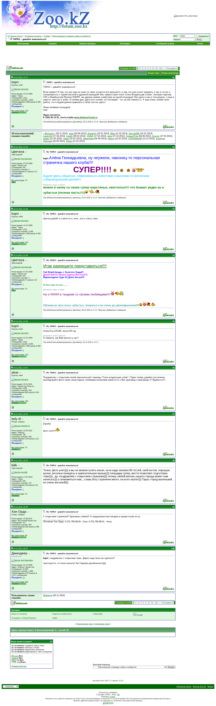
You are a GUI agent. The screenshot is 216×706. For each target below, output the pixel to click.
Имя (175, 36)
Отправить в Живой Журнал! (23, 618)
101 (160, 68)
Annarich (92, 133)
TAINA (90, 136)
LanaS (69, 136)
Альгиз (155, 136)
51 (157, 68)
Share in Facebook (19, 614)
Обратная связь (184, 687)
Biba (112, 133)
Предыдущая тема (85, 624)
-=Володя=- (49, 133)
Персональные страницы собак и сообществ (71, 36)
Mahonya (47, 595)
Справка (53, 43)
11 (153, 68)
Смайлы (15, 658)
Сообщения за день (165, 43)
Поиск (200, 43)
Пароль (176, 39)
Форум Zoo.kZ (16, 36)
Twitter (55, 618)
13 (24, 577)
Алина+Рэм (132, 136)
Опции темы (153, 73)
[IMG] (13, 660)
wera (109, 136)
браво (46, 138)
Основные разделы (33, 36)
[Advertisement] (108, 55)
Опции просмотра (169, 73)
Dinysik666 (134, 133)
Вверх (210, 687)
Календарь (125, 43)
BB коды (15, 656)
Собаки (47, 36)
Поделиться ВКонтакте (62, 614)
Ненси (111, 138)
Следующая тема (101, 624)
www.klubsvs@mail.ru (86, 117)
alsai (71, 133)
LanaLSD (47, 136)
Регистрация (23, 43)
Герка (66, 138)
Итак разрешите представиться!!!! (75, 266)
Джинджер (88, 138)
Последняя (171, 68)
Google (140, 615)
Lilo (118, 694)
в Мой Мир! (97, 614)
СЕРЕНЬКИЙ (135, 138)
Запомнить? (204, 36)
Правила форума (87, 43)
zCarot (112, 697)
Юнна (69, 141)
